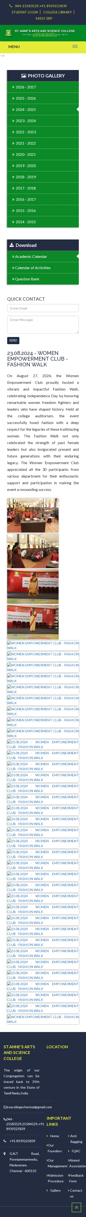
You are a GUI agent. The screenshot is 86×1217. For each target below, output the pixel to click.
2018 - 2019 (25, 176)
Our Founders (55, 1148)
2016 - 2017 (25, 199)
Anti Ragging (76, 1139)
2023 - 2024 (25, 120)
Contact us (76, 1193)
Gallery (55, 1190)
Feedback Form (76, 1178)
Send (13, 340)
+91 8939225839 (22, 1141)
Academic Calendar (30, 256)
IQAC (76, 1151)
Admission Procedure (56, 1178)
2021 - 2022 (25, 143)
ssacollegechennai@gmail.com (29, 1107)
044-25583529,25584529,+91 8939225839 (25, 1124)
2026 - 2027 (25, 87)
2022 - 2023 (25, 132)
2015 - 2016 (25, 210)
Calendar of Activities (32, 267)
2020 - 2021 (25, 154)
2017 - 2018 (25, 188)
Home (54, 1136)
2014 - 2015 (25, 221)
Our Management (58, 1163)
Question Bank (26, 279)
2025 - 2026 (25, 98)
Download (25, 245)
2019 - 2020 (25, 165)
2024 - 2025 (25, 109)
